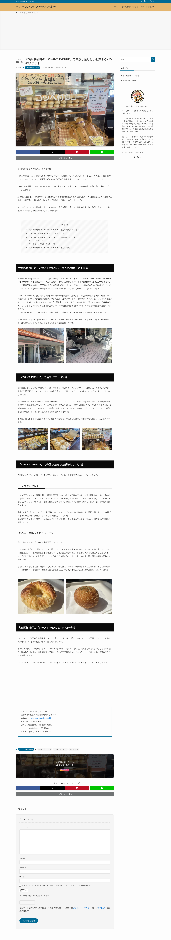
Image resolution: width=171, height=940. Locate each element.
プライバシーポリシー (82, 908)
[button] (28, 152)
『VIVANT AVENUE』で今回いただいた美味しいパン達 (52, 237)
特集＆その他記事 (129, 80)
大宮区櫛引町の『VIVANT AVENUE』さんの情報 (49, 248)
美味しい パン (74, 749)
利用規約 (102, 908)
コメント (23, 828)
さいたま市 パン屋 (44, 749)
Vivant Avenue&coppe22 (41, 718)
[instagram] (144, 1)
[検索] (153, 1)
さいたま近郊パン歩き (32, 67)
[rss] (150, 1)
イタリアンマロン (39, 241)
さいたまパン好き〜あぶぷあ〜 (36, 6)
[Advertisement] (85, 31)
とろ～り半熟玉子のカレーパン (44, 244)
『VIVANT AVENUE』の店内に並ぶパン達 (46, 234)
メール (22, 868)
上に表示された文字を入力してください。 (34, 896)
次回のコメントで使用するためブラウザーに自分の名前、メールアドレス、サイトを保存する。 (57, 885)
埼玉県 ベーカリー (60, 749)
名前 (22, 858)
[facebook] (141, 1)
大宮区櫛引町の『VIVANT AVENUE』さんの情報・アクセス (54, 230)
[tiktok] (147, 1)
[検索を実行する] (153, 59)
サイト (21, 877)
